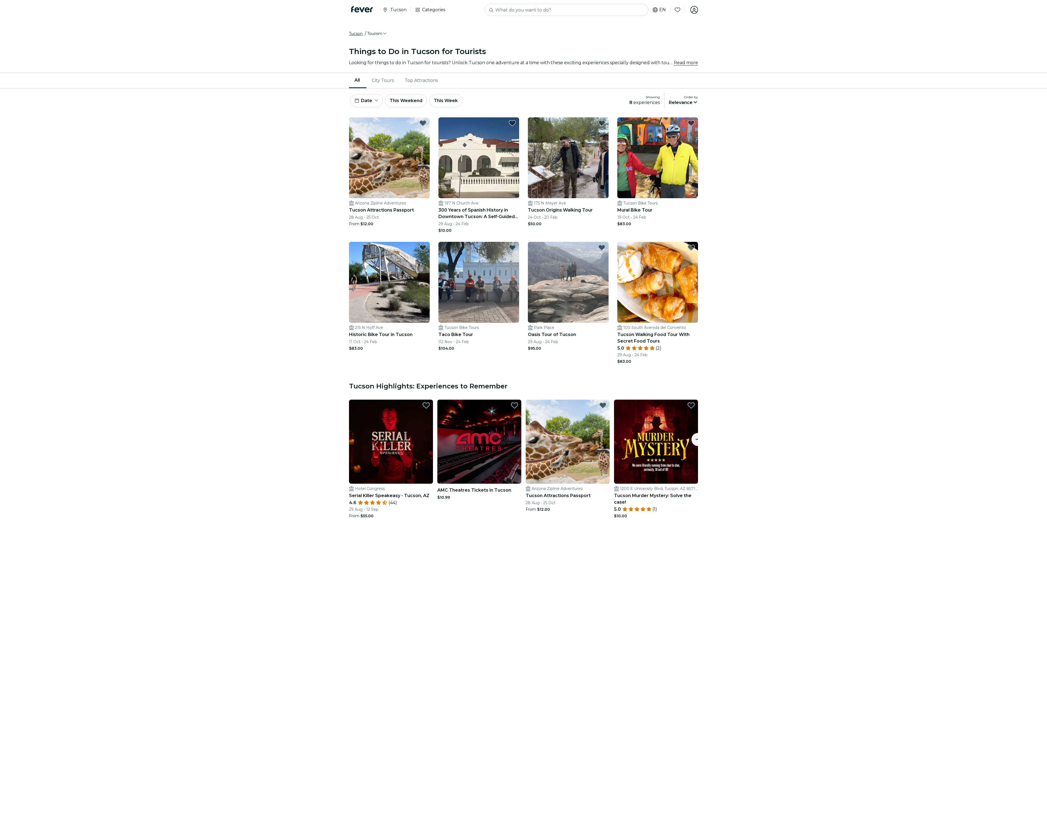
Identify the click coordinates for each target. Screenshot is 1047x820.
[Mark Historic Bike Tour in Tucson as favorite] (422, 247)
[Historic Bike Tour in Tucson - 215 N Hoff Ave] (389, 282)
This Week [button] (446, 100)
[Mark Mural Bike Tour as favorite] (691, 123)
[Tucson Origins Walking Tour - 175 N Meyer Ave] (568, 157)
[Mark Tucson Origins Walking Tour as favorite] (601, 123)
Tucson (356, 33)
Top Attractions (421, 80)
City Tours (383, 80)
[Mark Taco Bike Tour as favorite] (512, 247)
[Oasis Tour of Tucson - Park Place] (568, 282)
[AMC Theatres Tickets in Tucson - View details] (479, 442)
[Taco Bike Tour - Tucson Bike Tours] (478, 282)
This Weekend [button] (406, 100)
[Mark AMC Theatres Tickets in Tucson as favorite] (514, 405)
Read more (686, 62)
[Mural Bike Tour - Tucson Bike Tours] (657, 157)
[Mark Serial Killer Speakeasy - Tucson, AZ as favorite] (426, 405)
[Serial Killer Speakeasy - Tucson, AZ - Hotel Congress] (391, 442)
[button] (377, 33)
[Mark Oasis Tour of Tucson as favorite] (601, 247)
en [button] (662, 9)
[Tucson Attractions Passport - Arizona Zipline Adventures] (389, 157)
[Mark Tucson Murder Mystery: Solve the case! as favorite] (691, 405)
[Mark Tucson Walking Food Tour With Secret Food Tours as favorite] (691, 247)
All (357, 80)
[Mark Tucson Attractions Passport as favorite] (422, 123)
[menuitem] (357, 80)
